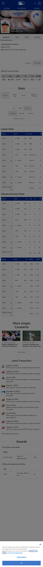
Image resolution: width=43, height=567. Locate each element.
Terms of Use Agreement (15, 553)
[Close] (40, 544)
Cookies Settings (21, 557)
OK (21, 563)
